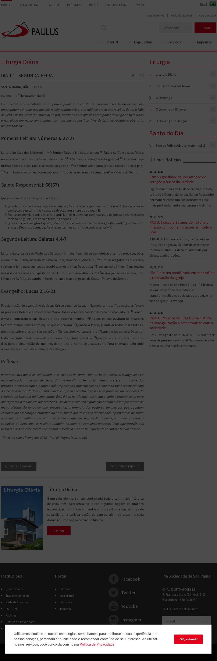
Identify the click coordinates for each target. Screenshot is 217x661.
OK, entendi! (188, 639)
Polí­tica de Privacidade (97, 644)
